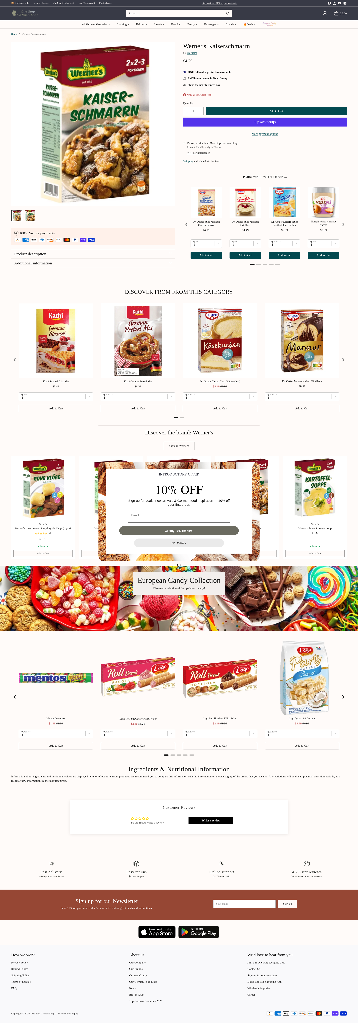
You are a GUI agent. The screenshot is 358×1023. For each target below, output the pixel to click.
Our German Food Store (143, 981)
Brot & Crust (136, 994)
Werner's (192, 52)
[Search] (228, 13)
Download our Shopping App (264, 981)
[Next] (347, 507)
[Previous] (11, 507)
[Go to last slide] (187, 224)
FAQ (14, 988)
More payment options (265, 133)
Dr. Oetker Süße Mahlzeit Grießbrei (245, 223)
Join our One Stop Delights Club (266, 962)
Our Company (137, 962)
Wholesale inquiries (258, 988)
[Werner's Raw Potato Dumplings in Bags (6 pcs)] (43, 488)
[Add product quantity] (200, 111)
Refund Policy (19, 968)
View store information (198, 152)
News (132, 988)
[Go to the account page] (325, 13)
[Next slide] (343, 224)
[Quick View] (70, 461)
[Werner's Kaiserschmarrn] (93, 124)
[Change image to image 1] (16, 215)
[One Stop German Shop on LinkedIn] (345, 3)
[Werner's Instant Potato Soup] (315, 488)
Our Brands (136, 968)
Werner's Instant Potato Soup (315, 528)
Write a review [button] (211, 820)
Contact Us (253, 968)
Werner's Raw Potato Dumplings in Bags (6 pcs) (43, 528)
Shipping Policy (20, 975)
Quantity (188, 103)
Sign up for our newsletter (262, 975)
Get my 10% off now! (179, 530)
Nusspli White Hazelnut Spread (323, 223)
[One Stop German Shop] (24, 13)
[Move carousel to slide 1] (177, 565)
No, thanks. (179, 543)
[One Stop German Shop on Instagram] (334, 3)
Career (251, 994)
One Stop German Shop (42, 1013)
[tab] (252, 264)
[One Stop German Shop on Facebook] (329, 3)
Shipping (188, 161)
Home (14, 33)
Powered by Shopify (68, 1013)
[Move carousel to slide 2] (180, 565)
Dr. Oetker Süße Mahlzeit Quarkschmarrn (206, 223)
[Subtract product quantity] (186, 111)
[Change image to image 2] (30, 215)
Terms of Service (21, 981)
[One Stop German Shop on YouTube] (340, 3)
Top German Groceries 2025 (145, 1001)
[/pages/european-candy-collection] (179, 598)
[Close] (255, 466)
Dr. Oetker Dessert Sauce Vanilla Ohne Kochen (284, 223)
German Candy (138, 975)
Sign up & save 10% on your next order (219, 3)
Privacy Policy (19, 962)
